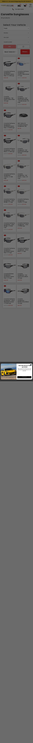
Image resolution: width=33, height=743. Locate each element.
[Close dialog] (31, 365)
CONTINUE (24, 377)
